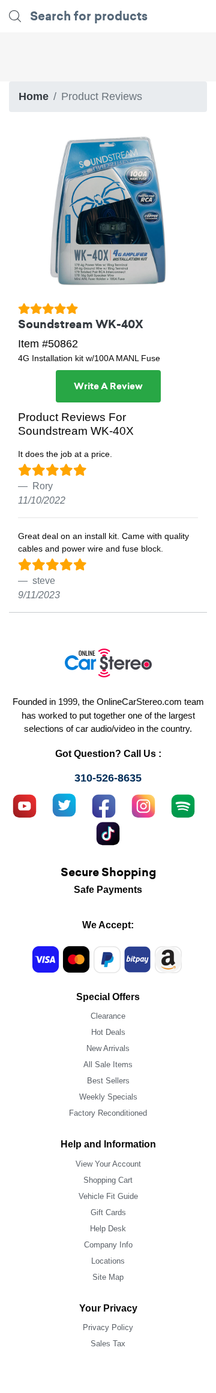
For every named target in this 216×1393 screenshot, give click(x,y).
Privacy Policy (108, 1327)
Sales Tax (108, 1343)
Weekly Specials (108, 1096)
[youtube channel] (24, 804)
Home (34, 96)
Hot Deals (108, 1032)
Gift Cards (108, 1212)
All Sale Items (108, 1064)
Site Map (108, 1277)
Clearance (108, 1016)
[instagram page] (143, 804)
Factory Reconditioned (108, 1113)
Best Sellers (108, 1080)
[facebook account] (104, 804)
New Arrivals (108, 1048)
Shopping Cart (108, 1180)
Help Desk (108, 1228)
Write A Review (108, 386)
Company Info (108, 1244)
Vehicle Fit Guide (108, 1196)
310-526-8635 (108, 778)
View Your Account (108, 1163)
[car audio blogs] (183, 804)
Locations (108, 1260)
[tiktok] (108, 831)
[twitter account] (64, 804)
